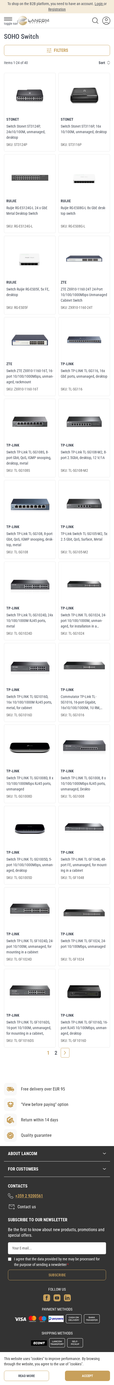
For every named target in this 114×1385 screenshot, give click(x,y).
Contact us (26, 1206)
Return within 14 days (39, 1119)
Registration (57, 9)
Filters (61, 50)
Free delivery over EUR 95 (43, 1089)
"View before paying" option (44, 1104)
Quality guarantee (36, 1135)
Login (99, 4)
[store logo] (33, 20)
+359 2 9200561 (29, 1195)
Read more (26, 1376)
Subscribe (57, 1275)
